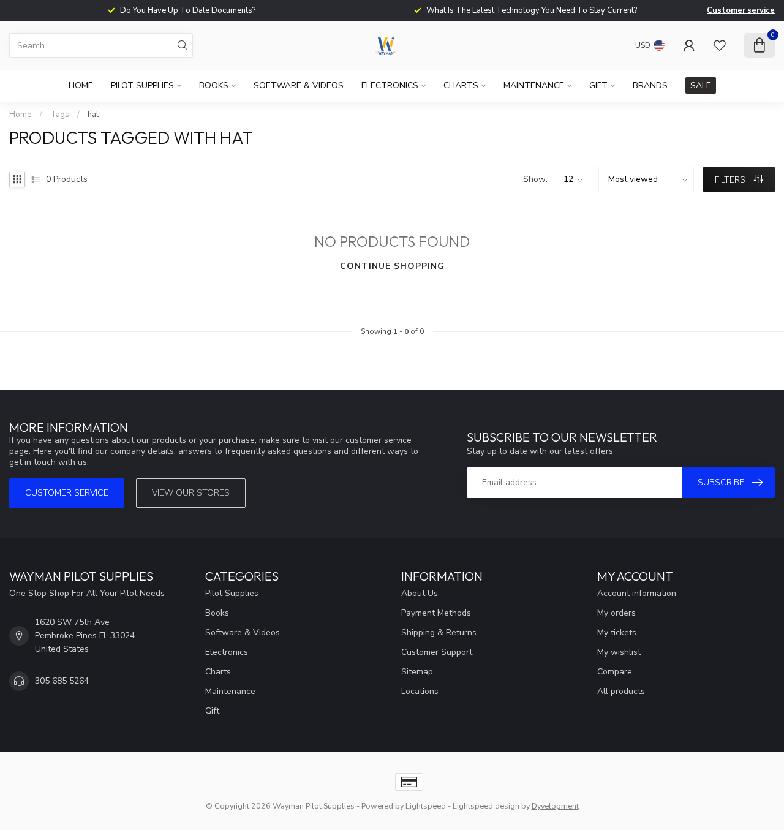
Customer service (741, 10)
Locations (420, 691)
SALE (700, 85)
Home (81, 85)
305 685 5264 (62, 681)
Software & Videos (299, 85)
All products (621, 691)
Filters (731, 180)
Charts (460, 85)
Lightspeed (425, 806)
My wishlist (619, 652)
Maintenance (533, 85)
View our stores (191, 493)
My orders (616, 613)
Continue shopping (392, 266)
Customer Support (436, 652)
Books (213, 85)
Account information (636, 593)
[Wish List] (720, 45)
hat (93, 114)
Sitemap (417, 671)
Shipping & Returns (439, 632)
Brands (650, 85)
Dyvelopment (555, 806)
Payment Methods (436, 613)
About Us (419, 593)
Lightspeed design (486, 806)
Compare (614, 671)
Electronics (389, 85)
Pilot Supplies (142, 85)
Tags (59, 114)
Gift (598, 85)
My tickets (616, 632)
